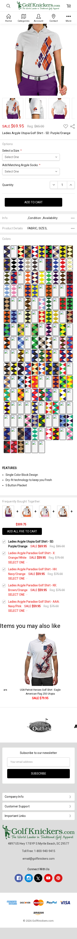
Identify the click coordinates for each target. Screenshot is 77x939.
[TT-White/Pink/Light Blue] (42, 303)
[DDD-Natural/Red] (42, 316)
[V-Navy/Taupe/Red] (14, 277)
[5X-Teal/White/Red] (56, 407)
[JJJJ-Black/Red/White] (56, 355)
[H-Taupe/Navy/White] (56, 251)
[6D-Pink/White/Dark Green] (28, 420)
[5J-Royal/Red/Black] (28, 394)
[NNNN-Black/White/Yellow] (14, 368)
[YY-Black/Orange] (7, 316)
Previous (7, 667)
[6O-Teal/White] (35, 433)
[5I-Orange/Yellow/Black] (21, 394)
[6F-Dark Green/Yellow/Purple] (42, 420)
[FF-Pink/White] (14, 290)
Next (73, 667)
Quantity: (8, 185)
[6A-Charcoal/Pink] (7, 420)
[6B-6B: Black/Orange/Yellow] (14, 420)
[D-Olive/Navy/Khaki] (28, 251)
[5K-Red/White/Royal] (35, 394)
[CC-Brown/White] (63, 277)
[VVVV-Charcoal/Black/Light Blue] (70, 368)
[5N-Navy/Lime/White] (56, 394)
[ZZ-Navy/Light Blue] (14, 316)
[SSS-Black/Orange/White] (7, 342)
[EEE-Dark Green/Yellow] (49, 316)
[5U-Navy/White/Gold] (35, 407)
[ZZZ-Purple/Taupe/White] (56, 342)
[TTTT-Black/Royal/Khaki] (56, 368)
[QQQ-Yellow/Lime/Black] (63, 329)
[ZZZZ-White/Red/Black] (28, 381)
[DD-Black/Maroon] (70, 277)
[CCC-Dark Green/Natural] (35, 316)
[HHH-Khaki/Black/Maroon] (70, 316)
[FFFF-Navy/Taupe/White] (28, 355)
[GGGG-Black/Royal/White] (35, 355)
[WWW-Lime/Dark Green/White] (35, 342)
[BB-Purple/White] (56, 277)
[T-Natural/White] (70, 264)
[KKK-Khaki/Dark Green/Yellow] (21, 329)
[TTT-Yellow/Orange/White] (14, 342)
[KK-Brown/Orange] (49, 290)
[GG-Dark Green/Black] (21, 290)
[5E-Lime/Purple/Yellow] (63, 381)
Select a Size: (12, 150)
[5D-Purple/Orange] (56, 381)
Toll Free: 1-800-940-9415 (38, 851)
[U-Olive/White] (7, 277)
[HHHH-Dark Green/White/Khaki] (42, 355)
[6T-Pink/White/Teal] (70, 433)
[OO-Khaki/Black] (7, 303)
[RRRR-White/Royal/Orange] (42, 368)
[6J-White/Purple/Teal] (70, 420)
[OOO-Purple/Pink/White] (49, 329)
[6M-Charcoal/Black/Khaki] (21, 433)
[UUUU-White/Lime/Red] (63, 368)
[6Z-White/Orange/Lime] (42, 446)
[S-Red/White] (63, 264)
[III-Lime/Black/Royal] (7, 329)
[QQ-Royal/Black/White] (21, 303)
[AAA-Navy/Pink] (21, 316)
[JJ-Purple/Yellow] (42, 290)
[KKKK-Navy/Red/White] (63, 355)
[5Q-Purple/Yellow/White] (7, 407)
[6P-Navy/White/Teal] (42, 433)
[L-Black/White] (14, 264)
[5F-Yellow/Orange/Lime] (70, 381)
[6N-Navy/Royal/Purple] (28, 433)
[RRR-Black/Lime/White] (70, 329)
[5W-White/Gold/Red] (49, 407)
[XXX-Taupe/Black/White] (42, 342)
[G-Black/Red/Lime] (49, 251)
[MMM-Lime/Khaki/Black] (35, 329)
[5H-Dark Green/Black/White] (14, 394)
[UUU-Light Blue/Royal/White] (21, 342)
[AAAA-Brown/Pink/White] (63, 342)
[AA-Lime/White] (49, 277)
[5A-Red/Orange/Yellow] (35, 381)
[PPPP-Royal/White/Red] (28, 368)
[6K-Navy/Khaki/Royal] (7, 433)
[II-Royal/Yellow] (35, 290)
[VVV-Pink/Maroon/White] (28, 342)
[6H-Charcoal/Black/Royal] (56, 420)
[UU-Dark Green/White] (49, 303)
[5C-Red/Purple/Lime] (49, 381)
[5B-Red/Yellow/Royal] (42, 381)
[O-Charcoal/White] (35, 264)
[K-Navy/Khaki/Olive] (7, 264)
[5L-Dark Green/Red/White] (42, 394)
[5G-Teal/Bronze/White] (7, 394)
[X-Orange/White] (28, 277)
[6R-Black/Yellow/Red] (56, 433)
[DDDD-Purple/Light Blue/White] (14, 355)
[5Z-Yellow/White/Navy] (70, 407)
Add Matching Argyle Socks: (21, 165)
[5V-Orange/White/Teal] (42, 407)
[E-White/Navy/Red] (35, 251)
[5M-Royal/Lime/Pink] (49, 394)
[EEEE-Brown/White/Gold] (21, 355)
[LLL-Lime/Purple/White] (28, 329)
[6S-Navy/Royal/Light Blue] (63, 433)
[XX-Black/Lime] (70, 303)
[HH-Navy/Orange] (28, 290)
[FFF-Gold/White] (56, 316)
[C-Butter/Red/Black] (21, 251)
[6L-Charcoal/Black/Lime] (14, 433)
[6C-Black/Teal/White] (21, 420)
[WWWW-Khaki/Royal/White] (7, 381)
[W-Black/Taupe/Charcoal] (21, 277)
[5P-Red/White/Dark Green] (70, 394)
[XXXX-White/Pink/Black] (14, 381)
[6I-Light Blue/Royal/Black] (63, 420)
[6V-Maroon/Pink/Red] (14, 446)
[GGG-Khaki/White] (63, 316)
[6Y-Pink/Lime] (35, 446)
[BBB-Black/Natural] (28, 316)
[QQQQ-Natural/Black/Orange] (35, 368)
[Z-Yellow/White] (42, 277)
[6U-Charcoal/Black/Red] (7, 446)
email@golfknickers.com (39, 858)
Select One (16, 562)
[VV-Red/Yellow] (56, 303)
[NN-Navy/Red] (70, 290)
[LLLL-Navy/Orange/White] (70, 355)
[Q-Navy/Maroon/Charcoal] (49, 264)
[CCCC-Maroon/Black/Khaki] (7, 355)
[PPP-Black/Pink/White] (56, 329)
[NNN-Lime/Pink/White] (42, 329)
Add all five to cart (22, 531)
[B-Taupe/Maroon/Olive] (14, 251)
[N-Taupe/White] (28, 264)
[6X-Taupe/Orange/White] (28, 446)
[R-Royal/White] (56, 264)
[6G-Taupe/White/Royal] (49, 420)
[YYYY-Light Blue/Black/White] (21, 381)
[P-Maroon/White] (42, 264)
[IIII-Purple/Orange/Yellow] (49, 355)
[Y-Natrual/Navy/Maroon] (35, 277)
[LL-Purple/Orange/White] (56, 290)
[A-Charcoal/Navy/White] (7, 251)
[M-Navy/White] (21, 264)
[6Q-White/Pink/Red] (49, 433)
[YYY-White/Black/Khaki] (49, 342)
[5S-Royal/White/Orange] (21, 407)
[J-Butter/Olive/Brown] (70, 251)
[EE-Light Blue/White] (7, 290)
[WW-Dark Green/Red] (63, 303)
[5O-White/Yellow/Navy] (63, 394)
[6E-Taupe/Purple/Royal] (35, 420)
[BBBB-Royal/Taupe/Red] (70, 342)
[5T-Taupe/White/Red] (28, 407)
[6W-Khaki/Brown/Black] (21, 446)
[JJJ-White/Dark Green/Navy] (14, 329)
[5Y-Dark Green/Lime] (63, 407)
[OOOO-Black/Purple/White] (21, 368)
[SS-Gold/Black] (35, 303)
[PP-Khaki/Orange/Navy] (14, 303)
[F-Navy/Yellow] (42, 251)
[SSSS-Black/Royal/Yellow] (49, 368)
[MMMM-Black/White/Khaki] (7, 368)
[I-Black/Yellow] (63, 251)
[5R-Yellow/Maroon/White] (14, 407)
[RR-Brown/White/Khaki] (28, 303)
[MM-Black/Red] (63, 290)
